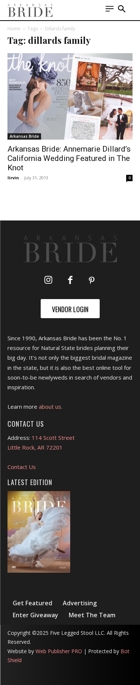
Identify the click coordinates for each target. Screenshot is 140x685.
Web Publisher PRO (58, 651)
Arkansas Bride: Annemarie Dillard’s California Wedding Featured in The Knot (69, 158)
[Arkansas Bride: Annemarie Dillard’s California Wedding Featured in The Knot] (70, 96)
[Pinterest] (92, 281)
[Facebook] (70, 281)
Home (14, 28)
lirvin (13, 177)
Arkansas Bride (24, 136)
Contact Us (21, 467)
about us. (50, 406)
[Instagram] (48, 281)
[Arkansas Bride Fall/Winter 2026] (38, 532)
